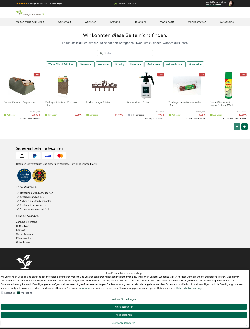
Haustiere (135, 64)
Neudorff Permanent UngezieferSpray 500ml (221, 103)
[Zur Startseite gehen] (30, 13)
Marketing (26, 292)
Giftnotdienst (23, 242)
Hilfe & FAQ (22, 225)
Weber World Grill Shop (61, 64)
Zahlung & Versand (26, 221)
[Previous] (237, 126)
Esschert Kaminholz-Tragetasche (19, 102)
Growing (120, 64)
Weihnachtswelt (174, 64)
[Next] (244, 126)
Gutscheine (195, 64)
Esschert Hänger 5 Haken (98, 102)
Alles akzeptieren (124, 306)
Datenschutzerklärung (188, 288)
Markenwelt (153, 64)
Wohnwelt (103, 64)
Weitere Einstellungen (124, 299)
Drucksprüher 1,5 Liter (138, 102)
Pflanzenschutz (24, 238)
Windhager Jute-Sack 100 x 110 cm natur (61, 103)
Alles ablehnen (124, 314)
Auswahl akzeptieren (123, 323)
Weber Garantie (25, 234)
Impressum (84, 288)
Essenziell (9, 292)
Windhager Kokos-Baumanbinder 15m (185, 103)
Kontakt (20, 230)
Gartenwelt (86, 64)
